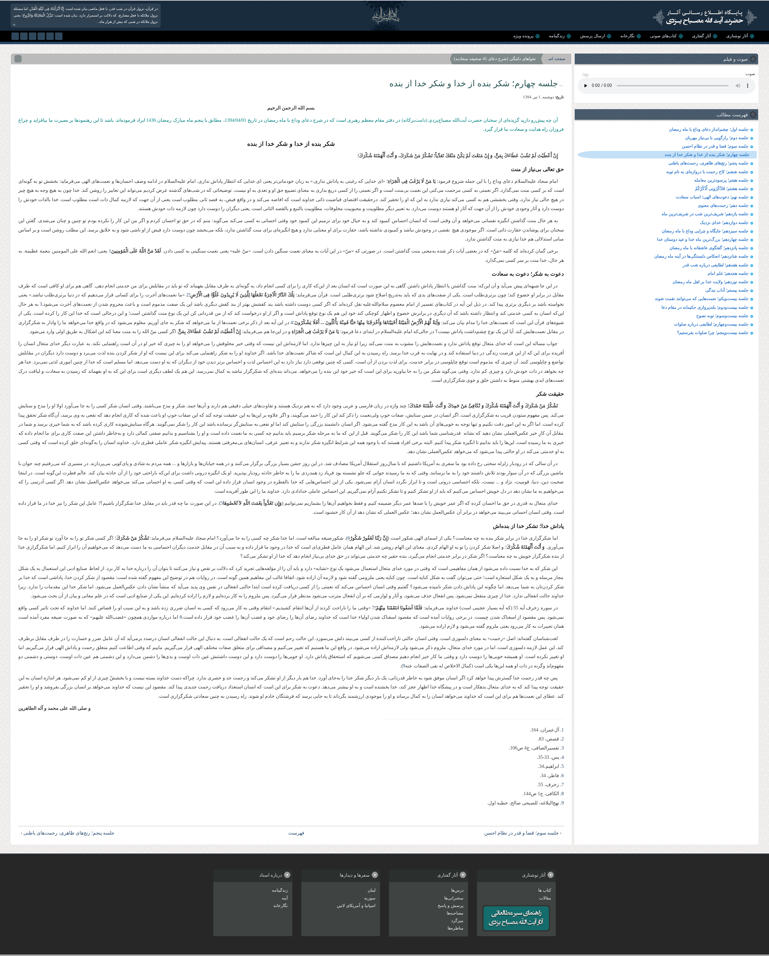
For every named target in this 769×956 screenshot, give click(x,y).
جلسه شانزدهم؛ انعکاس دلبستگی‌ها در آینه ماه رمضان (701, 256)
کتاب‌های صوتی (663, 36)
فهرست (296, 832)
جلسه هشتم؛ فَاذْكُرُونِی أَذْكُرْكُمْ (722, 188)
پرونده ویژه (523, 36)
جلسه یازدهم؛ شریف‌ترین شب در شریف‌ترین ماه (705, 214)
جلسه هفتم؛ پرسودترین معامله (721, 180)
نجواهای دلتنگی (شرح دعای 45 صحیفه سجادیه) (495, 59)
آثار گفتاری (701, 36)
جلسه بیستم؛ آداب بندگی (727, 290)
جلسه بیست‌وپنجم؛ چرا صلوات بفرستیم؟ (713, 332)
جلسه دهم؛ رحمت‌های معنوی (723, 205)
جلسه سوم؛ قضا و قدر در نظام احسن (715, 146)
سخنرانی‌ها (454, 898)
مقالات (545, 898)
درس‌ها (457, 890)
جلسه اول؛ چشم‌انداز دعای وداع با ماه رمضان (709, 129)
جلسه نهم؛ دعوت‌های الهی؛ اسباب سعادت (712, 197)
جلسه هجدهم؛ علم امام (728, 273)
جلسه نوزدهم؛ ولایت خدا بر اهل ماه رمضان (711, 282)
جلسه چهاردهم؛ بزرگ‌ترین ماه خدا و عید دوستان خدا (703, 239)
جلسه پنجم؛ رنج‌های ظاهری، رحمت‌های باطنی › (67, 832)
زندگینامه (557, 36)
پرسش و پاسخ (451, 905)
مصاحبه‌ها (455, 913)
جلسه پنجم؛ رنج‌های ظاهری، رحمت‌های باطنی (708, 163)
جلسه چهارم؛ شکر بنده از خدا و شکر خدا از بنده (707, 154)
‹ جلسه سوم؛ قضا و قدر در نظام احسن (522, 832)
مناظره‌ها (456, 928)
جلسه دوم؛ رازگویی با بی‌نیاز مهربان (717, 138)
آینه (285, 898)
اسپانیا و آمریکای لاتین (356, 905)
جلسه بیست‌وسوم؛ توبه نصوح (722, 316)
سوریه (369, 898)
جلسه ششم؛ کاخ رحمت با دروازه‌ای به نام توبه (707, 172)
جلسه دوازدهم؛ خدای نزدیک (724, 222)
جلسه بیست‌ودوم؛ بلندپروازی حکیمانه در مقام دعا (705, 307)
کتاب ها (544, 890)
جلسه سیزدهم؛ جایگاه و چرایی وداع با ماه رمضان (705, 231)
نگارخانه (627, 36)
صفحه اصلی (554, 59)
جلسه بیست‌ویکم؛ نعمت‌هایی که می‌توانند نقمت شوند (702, 298)
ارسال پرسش (592, 36)
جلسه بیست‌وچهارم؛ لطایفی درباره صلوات (711, 324)
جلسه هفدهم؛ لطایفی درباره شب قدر (716, 265)
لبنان (371, 890)
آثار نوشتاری (737, 36)
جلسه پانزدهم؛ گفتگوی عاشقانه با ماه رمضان (709, 248)
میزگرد (457, 920)
